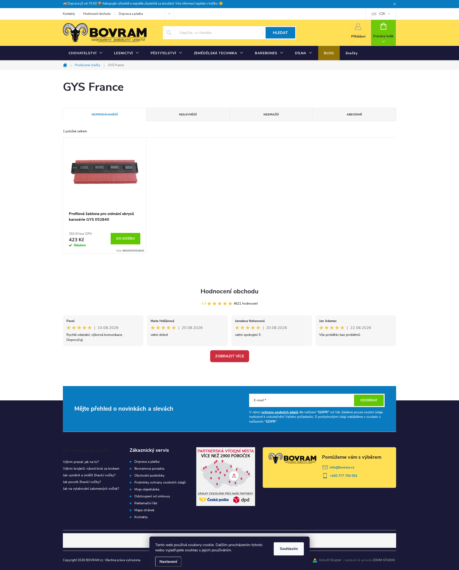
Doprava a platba (131, 14)
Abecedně (354, 114)
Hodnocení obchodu (97, 14)
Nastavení (168, 561)
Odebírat (368, 400)
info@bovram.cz (342, 467)
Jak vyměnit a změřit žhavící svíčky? (89, 475)
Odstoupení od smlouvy (152, 496)
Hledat (280, 32)
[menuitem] (85, 53)
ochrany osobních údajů (280, 412)
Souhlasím (289, 548)
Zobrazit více (229, 356)
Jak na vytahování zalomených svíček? (91, 488)
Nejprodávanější (105, 114)
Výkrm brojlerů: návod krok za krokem (91, 468)
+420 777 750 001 (343, 475)
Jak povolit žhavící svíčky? (82, 482)
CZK (382, 14)
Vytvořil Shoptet (330, 560)
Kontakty (69, 14)
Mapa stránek (144, 510)
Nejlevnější (188, 114)
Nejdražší (271, 114)
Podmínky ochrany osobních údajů (160, 482)
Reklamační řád (145, 503)
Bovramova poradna (149, 469)
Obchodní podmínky (149, 476)
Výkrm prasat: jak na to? (81, 462)
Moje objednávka (146, 489)
